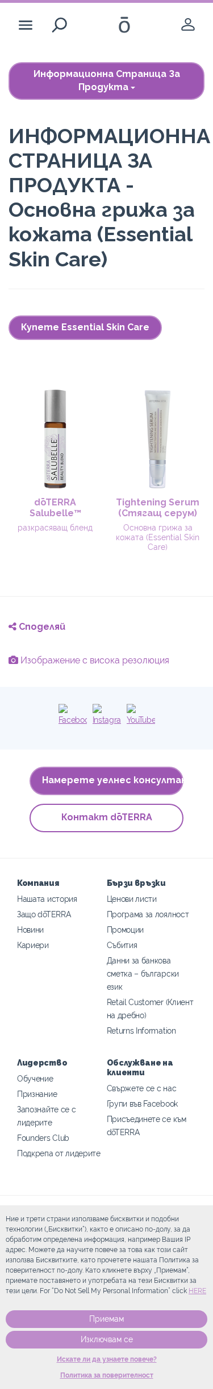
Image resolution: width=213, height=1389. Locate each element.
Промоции (125, 929)
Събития (122, 945)
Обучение (35, 1078)
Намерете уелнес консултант (112, 780)
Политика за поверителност (106, 1375)
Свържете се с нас (142, 1088)
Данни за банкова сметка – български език (143, 973)
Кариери (33, 945)
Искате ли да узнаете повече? (107, 1359)
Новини (30, 929)
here (197, 1291)
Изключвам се (107, 1339)
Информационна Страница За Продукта (107, 80)
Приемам (106, 1318)
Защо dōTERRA (43, 914)
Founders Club (43, 1138)
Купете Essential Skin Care (85, 327)
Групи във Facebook (142, 1103)
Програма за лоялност (148, 914)
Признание (37, 1094)
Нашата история (47, 899)
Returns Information (141, 1030)
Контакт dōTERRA (106, 817)
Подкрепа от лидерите (59, 1153)
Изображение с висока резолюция (93, 660)
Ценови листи (132, 899)
